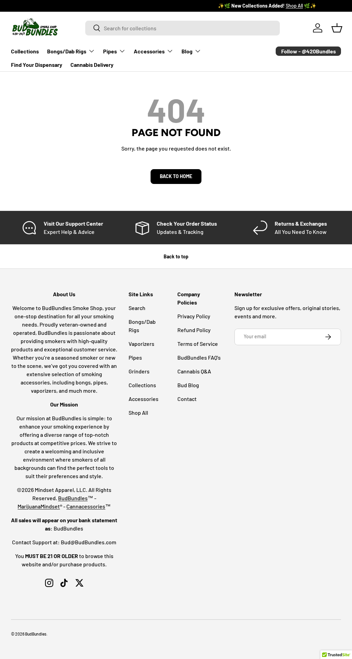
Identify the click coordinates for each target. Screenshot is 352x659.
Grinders (139, 371)
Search (137, 308)
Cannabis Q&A (194, 371)
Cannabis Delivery (91, 64)
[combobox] (182, 28)
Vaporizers (141, 343)
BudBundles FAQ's (199, 357)
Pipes (135, 357)
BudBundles (73, 498)
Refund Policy (194, 330)
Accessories (143, 398)
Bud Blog (188, 385)
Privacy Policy (193, 316)
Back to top (176, 256)
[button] (336, 27)
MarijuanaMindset (39, 506)
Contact (187, 398)
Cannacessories (85, 506)
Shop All (138, 412)
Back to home (176, 176)
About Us (74, 6)
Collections (25, 51)
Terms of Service (197, 343)
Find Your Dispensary (36, 64)
